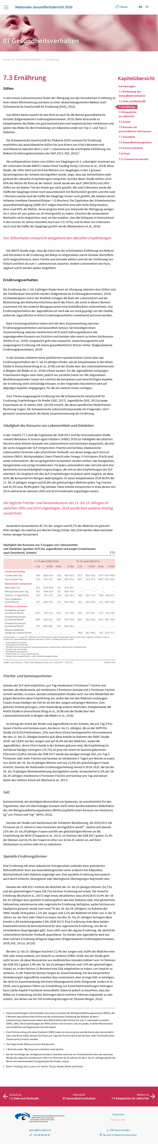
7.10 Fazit (124, 153)
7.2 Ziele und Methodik (132, 101)
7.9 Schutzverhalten (131, 148)
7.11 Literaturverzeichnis (133, 159)
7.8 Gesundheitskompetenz (135, 142)
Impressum (118, 1114)
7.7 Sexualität (127, 137)
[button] (7, 7)
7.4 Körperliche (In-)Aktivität (128, 114)
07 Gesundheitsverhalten (26, 59)
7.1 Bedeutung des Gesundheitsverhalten (132, 93)
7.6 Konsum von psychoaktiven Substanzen (135, 129)
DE (140, 7)
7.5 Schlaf (124, 122)
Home (6, 59)
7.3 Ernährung (127, 107)
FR (147, 7)
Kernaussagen (127, 86)
